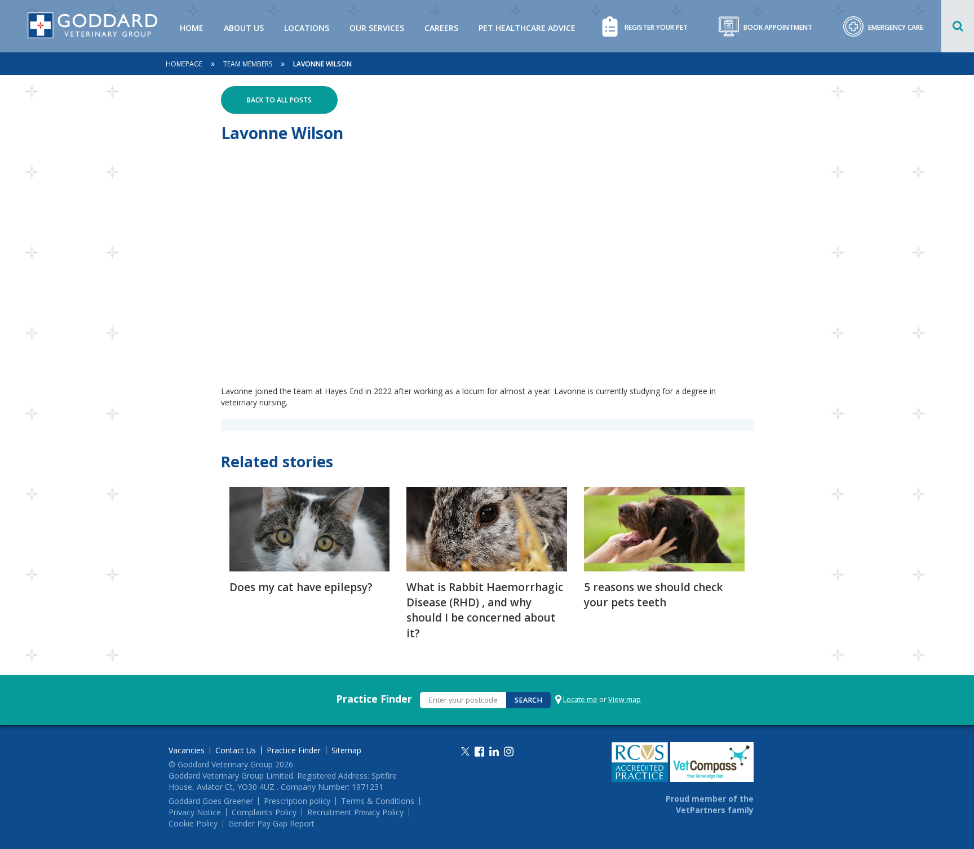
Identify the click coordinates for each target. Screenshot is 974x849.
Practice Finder (374, 698)
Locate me (580, 699)
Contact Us (235, 750)
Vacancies (187, 750)
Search (528, 700)
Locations (306, 28)
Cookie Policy (193, 824)
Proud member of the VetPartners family (710, 804)
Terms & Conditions (377, 801)
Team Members (247, 64)
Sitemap (346, 750)
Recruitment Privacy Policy (355, 812)
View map (624, 699)
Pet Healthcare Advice (527, 28)
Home (191, 28)
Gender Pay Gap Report (271, 824)
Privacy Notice (195, 812)
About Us (244, 28)
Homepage (184, 64)
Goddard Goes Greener (211, 801)
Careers (441, 28)
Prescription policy (297, 801)
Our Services (376, 28)
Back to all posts (279, 100)
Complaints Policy (264, 812)
